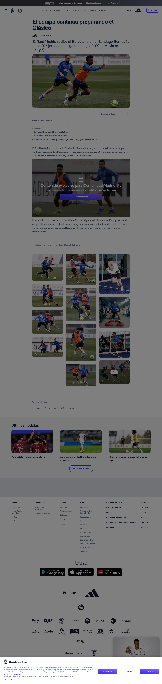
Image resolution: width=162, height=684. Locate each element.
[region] (81, 670)
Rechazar (150, 671)
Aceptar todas (107, 671)
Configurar (128, 671)
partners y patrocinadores (12, 674)
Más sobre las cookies (11, 680)
